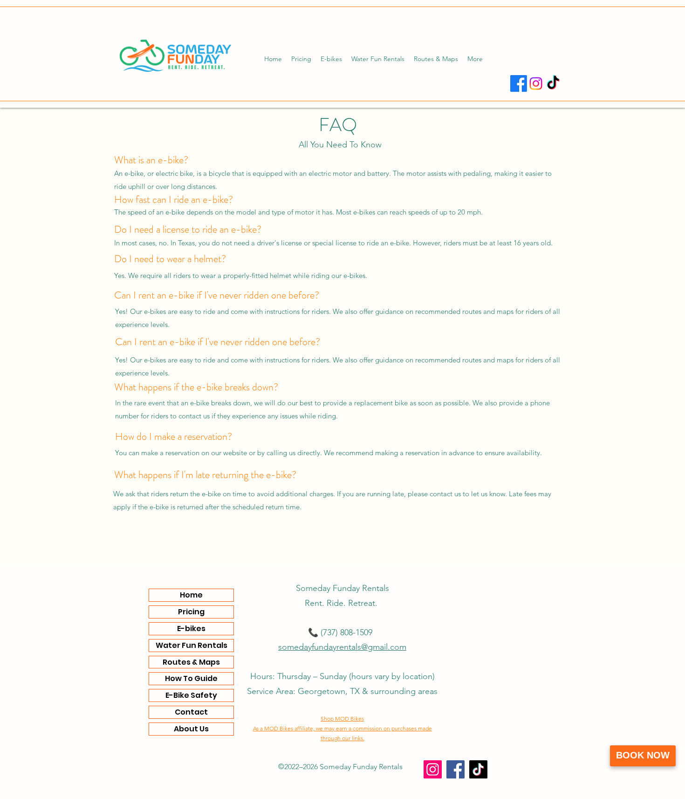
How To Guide (191, 678)
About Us (191, 728)
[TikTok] (553, 83)
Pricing (191, 611)
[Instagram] (535, 83)
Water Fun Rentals (191, 645)
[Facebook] (518, 83)
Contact (191, 712)
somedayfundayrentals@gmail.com (342, 647)
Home (191, 595)
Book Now (643, 755)
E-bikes (191, 628)
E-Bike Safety (191, 695)
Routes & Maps (191, 662)
